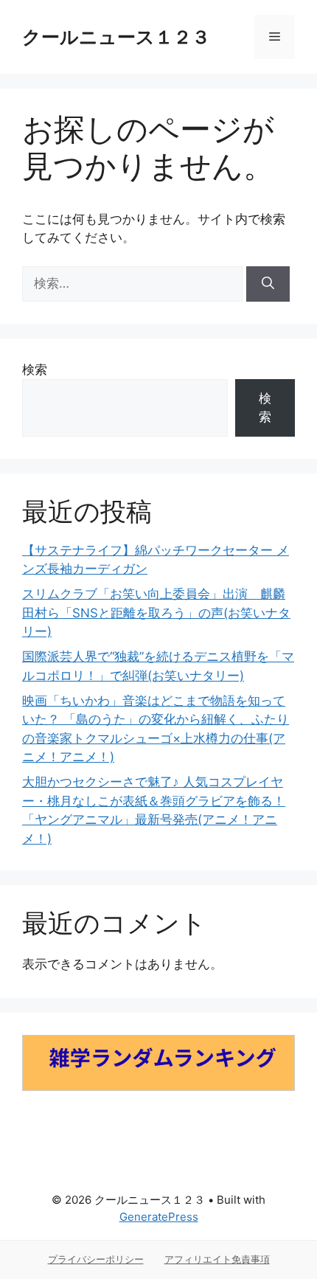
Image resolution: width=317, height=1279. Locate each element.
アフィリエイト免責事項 (217, 1259)
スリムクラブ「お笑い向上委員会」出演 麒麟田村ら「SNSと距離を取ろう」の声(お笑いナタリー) (156, 612)
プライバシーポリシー (96, 1259)
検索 (34, 369)
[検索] (268, 284)
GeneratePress (158, 1217)
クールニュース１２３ (116, 37)
